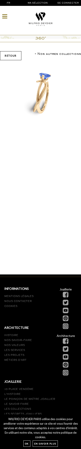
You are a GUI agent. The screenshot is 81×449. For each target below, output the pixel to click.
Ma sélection (38, 3)
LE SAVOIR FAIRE (16, 404)
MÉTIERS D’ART (15, 360)
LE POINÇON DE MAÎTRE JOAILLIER (29, 399)
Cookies (10, 306)
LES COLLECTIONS (17, 409)
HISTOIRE (11, 335)
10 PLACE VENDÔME (19, 389)
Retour (11, 55)
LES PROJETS (14, 355)
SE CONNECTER (68, 3)
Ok (27, 443)
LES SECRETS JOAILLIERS (23, 414)
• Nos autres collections (58, 54)
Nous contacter (18, 301)
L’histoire (12, 394)
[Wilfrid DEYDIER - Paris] (40, 19)
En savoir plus (45, 443)
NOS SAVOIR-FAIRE (18, 340)
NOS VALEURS (14, 345)
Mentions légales (19, 296)
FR (8, 3)
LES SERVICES (14, 350)
